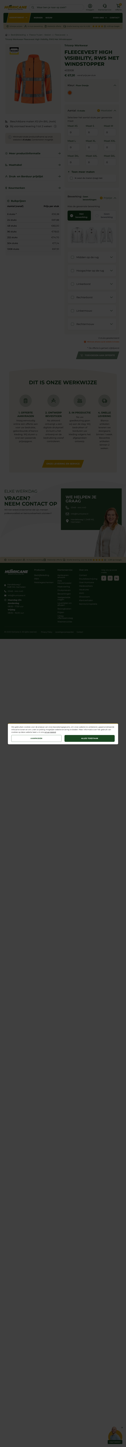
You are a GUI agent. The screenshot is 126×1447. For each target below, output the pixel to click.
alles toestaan (89, 738)
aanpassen (36, 738)
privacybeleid (50, 732)
